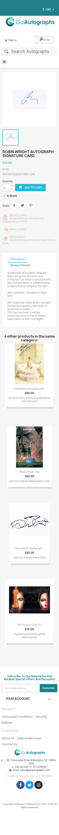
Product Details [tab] (20, 265)
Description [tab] (17, 259)
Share (14, 205)
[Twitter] (29, 785)
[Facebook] (20, 785)
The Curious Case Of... (29, 624)
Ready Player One (29, 471)
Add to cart (30, 187)
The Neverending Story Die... (29, 388)
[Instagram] (38, 785)
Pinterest (31, 205)
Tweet (22, 205)
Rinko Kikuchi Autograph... (29, 548)
